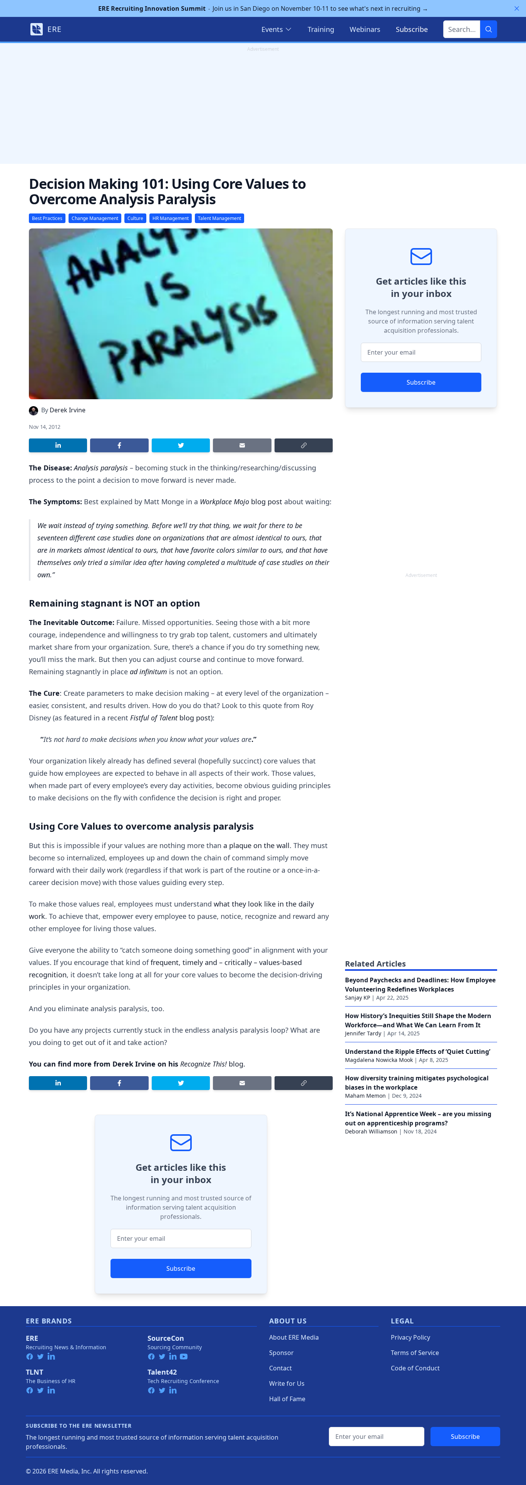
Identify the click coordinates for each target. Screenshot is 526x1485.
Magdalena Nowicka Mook (379, 1059)
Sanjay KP (357, 997)
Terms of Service (415, 1352)
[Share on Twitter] (181, 445)
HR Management (170, 218)
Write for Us (287, 1383)
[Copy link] (304, 445)
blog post (241, 501)
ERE (32, 1338)
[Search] (488, 29)
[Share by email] (242, 445)
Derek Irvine (67, 410)
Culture (135, 218)
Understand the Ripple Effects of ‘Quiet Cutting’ (417, 1051)
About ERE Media (294, 1337)
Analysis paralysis (101, 467)
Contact (280, 1368)
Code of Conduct (415, 1368)
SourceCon (165, 1338)
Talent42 (162, 1372)
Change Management (95, 218)
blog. (212, 1063)
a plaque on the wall (256, 845)
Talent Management (219, 218)
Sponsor (281, 1352)
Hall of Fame (287, 1399)
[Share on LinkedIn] (58, 445)
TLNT (34, 1372)
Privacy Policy (410, 1337)
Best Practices (47, 218)
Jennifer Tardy (363, 1033)
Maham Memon (365, 1095)
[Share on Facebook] (119, 445)
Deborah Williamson (371, 1131)
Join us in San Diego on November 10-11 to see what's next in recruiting (263, 8)
